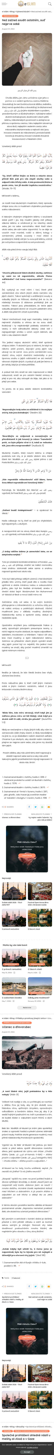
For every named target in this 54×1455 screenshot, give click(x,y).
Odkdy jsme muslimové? (38, 998)
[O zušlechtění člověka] (14, 986)
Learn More (27, 855)
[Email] (48, 807)
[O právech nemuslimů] (14, 918)
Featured (16, 1278)
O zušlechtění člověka (12, 998)
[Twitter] (35, 807)
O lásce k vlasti (34, 929)
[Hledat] (49, 4)
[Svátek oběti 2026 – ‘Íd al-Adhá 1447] (14, 891)
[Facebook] (29, 807)
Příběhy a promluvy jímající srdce (17, 1023)
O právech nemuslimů (10, 929)
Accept (27, 1452)
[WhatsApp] (42, 807)
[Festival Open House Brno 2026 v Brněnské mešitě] (40, 891)
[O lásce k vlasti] (40, 918)
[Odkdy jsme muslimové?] (40, 986)
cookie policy (32, 1447)
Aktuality (7, 1431)
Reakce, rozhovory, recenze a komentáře (31, 1431)
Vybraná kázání (10, 16)
